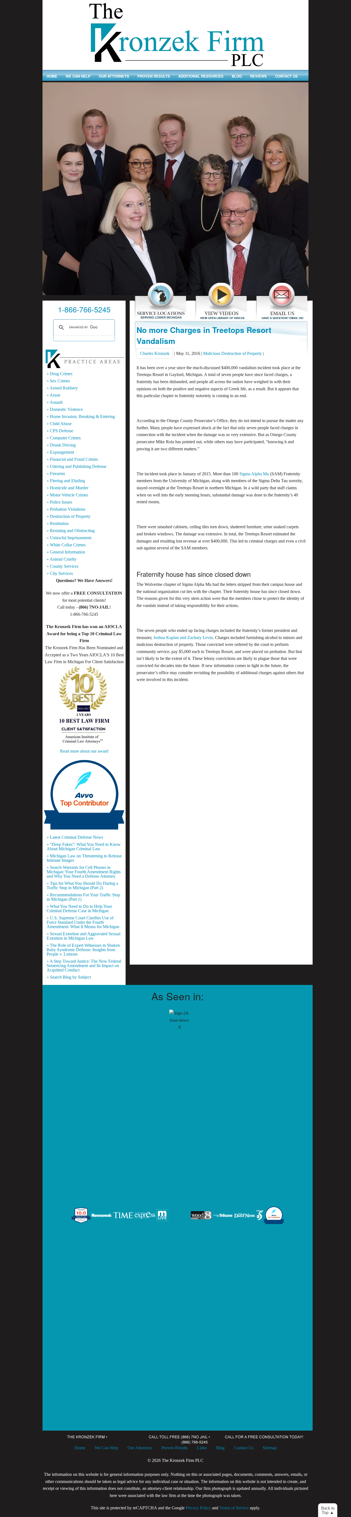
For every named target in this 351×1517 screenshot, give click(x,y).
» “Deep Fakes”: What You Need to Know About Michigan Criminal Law (84, 846)
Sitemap (270, 1447)
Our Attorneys (114, 76)
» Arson (53, 395)
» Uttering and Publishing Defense (76, 466)
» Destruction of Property (68, 516)
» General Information (66, 552)
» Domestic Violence (65, 409)
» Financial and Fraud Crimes (72, 459)
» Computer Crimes (64, 438)
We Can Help (78, 76)
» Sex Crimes (58, 381)
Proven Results (153, 76)
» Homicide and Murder (67, 488)
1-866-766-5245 (84, 309)
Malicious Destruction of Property (232, 353)
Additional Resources (200, 76)
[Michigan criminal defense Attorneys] (175, 34)
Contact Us (286, 76)
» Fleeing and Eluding (66, 481)
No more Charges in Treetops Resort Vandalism (204, 335)
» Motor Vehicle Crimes (67, 495)
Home (52, 76)
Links (202, 1447)
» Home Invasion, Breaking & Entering (81, 416)
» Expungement (60, 452)
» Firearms (56, 473)
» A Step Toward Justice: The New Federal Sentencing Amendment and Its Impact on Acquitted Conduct (84, 965)
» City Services (60, 573)
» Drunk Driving (61, 445)
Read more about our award (84, 751)
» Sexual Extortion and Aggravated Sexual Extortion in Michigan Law (83, 936)
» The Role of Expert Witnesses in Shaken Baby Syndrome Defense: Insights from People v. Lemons (83, 949)
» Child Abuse (59, 424)
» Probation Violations (66, 509)
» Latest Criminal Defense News (75, 837)
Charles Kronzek (154, 353)
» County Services (62, 566)
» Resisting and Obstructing (71, 531)
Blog (237, 76)
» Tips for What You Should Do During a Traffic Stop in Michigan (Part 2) (82, 885)
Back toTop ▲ (328, 1510)
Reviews (258, 76)
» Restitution (58, 523)
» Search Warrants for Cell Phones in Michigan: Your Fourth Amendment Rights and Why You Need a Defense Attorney (84, 871)
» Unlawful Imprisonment (69, 538)
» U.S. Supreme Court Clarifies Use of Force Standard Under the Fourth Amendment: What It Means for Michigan (83, 922)
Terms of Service (234, 1507)
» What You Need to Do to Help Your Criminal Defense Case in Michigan (79, 908)
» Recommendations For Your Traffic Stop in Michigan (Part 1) (83, 897)
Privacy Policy (198, 1507)
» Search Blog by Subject (69, 977)
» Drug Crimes (59, 374)
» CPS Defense (60, 431)
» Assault (55, 402)
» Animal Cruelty (62, 559)
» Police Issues (59, 502)
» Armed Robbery (62, 388)
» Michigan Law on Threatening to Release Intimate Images (84, 858)
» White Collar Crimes (66, 545)
